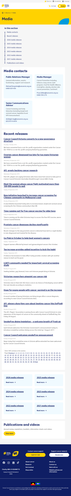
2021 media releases (46, 405)
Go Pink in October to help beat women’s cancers (27, 238)
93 (18, 362)
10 (31, 353)
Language (66, 1)
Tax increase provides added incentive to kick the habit (30, 249)
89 (8, 362)
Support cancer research (59, 451)
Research (28, 464)
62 (52, 357)
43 (60, 355)
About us (49, 1)
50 (21, 357)
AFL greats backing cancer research (20, 170)
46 (10, 357)
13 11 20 (53, 6)
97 (28, 362)
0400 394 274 (42, 95)
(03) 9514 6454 (11, 121)
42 (57, 355)
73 (23, 359)
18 (52, 353)
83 (49, 359)
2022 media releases (15, 405)
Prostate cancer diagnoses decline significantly (26, 224)
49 (18, 357)
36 (41, 355)
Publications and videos (15, 63)
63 (54, 357)
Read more (10, 382)
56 (36, 357)
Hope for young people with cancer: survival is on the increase (33, 290)
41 (54, 355)
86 (57, 359)
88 (5, 362)
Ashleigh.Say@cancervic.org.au (17, 119)
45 (8, 357)
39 (49, 355)
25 (13, 355)
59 (44, 357)
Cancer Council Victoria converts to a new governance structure (29, 139)
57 (39, 357)
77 (34, 359)
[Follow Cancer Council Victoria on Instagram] (8, 464)
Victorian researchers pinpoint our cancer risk (25, 276)
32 (31, 355)
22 (5, 355)
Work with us (53, 467)
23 (8, 355)
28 (21, 355)
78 (36, 359)
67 (8, 359)
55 (34, 357)
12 (36, 353)
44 (5, 357)
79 (39, 359)
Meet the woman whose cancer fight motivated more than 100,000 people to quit (31, 185)
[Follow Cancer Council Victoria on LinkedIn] (13, 464)
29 (23, 355)
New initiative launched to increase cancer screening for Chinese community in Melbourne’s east (30, 196)
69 (13, 359)
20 (57, 353)
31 (28, 355)
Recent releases (12, 36)
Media (14, 13)
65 (60, 357)
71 (18, 359)
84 (52, 359)
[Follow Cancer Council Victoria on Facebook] (4, 464)
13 (39, 353)
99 (34, 362)
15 (44, 353)
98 (31, 362)
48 (16, 357)
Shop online (29, 470)
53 (28, 357)
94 (21, 362)
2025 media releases (46, 377)
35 (39, 355)
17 (49, 353)
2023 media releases (46, 391)
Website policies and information (55, 471)
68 (10, 359)
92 (16, 362)
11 (33, 353)
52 (26, 357)
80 (41, 359)
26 (16, 355)
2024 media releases (15, 391)
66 (5, 359)
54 (31, 357)
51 (23, 357)
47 (13, 357)
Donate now (59, 455)
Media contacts (12, 32)
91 (13, 362)
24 (10, 355)
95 (23, 362)
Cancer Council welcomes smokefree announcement (28, 335)
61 (49, 357)
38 (47, 355)
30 (26, 355)
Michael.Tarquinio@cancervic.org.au (18, 86)
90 (10, 362)
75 (28, 359)
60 (47, 357)
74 (26, 359)
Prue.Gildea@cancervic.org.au (47, 93)
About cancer (30, 462)
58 (41, 357)
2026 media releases (15, 377)
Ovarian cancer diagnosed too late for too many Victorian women (31, 155)
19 (54, 353)
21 (59, 353)
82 (47, 359)
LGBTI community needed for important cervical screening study (31, 263)
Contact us (52, 464)
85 (54, 359)
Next (36, 362)
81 (44, 359)
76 (31, 359)
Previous (11, 353)
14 (41, 353)
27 (18, 355)
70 (16, 359)
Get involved (30, 467)
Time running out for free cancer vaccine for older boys (30, 211)
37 (44, 355)
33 (34, 355)
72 (21, 359)
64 (57, 357)
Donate (63, 6)
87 (60, 359)
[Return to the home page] (5, 7)
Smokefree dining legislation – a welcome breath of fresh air (32, 321)
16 (46, 353)
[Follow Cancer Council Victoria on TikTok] (18, 464)
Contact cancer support (35, 451)
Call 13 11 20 (35, 455)
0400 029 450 (11, 88)
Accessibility (58, 1)
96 (26, 362)
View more (9, 433)
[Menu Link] (68, 6)
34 (36, 355)
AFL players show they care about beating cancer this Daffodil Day (33, 304)
